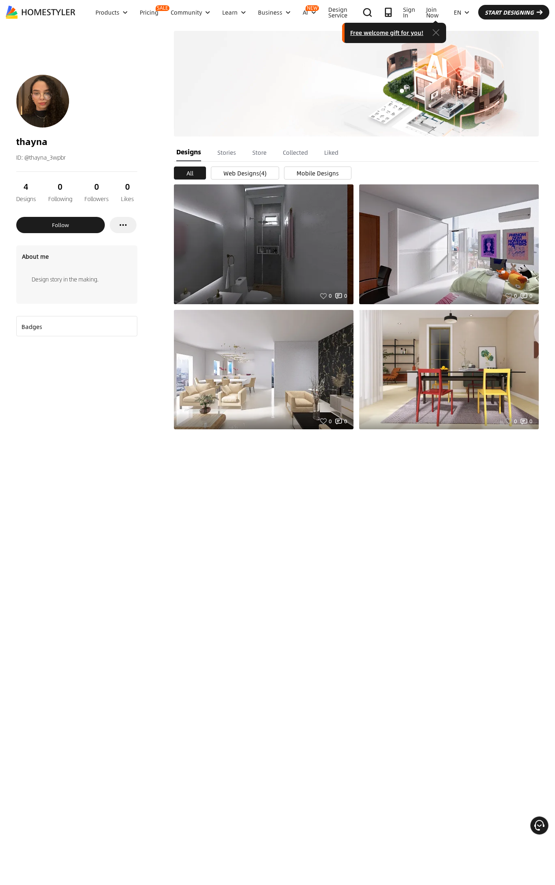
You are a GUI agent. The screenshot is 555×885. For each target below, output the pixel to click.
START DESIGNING (509, 12)
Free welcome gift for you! (386, 32)
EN (457, 12)
